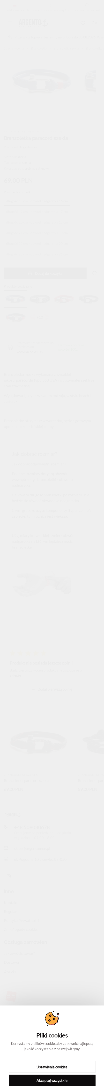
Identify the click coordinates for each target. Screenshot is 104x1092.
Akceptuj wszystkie (52, 1080)
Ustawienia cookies (52, 1067)
